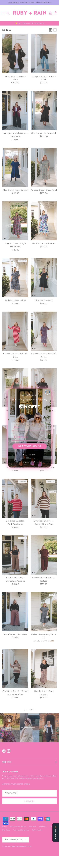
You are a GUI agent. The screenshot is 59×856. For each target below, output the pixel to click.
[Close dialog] (47, 392)
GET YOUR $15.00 (29, 446)
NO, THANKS (29, 455)
